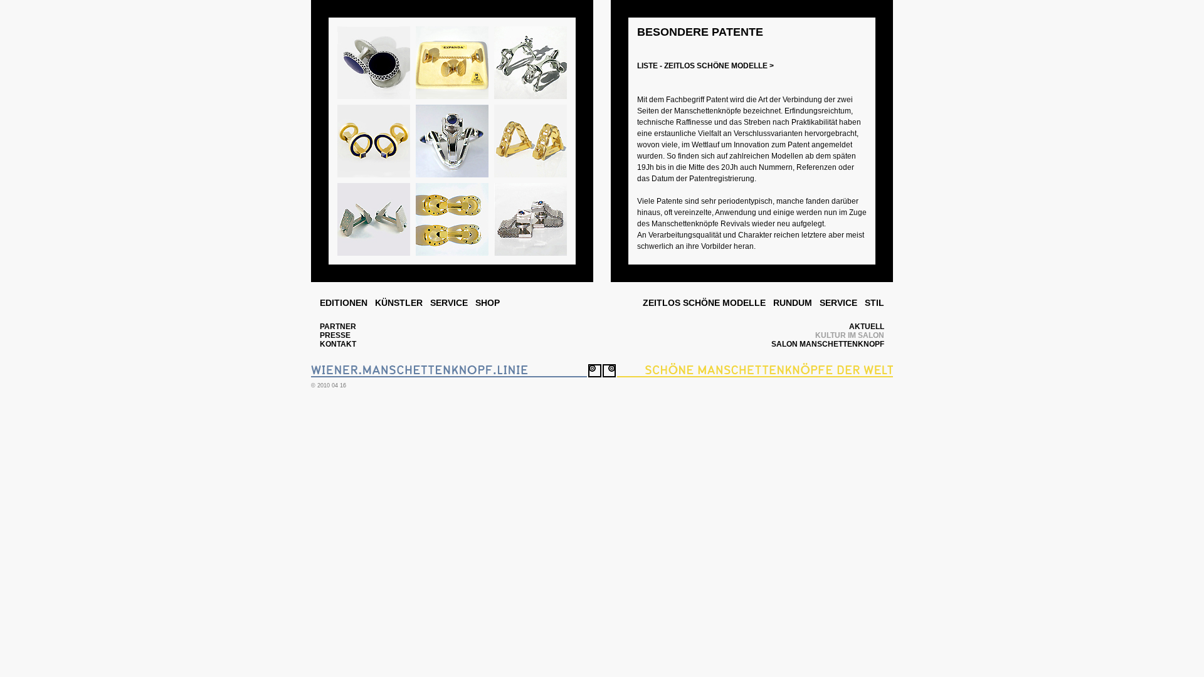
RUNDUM (792, 303)
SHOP (487, 303)
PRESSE (335, 335)
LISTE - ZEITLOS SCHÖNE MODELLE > (705, 65)
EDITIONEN (343, 303)
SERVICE (449, 303)
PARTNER (338, 326)
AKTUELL (866, 326)
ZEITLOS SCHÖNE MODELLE (704, 303)
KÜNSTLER (399, 303)
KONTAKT (338, 344)
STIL (874, 303)
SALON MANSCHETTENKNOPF (827, 344)
